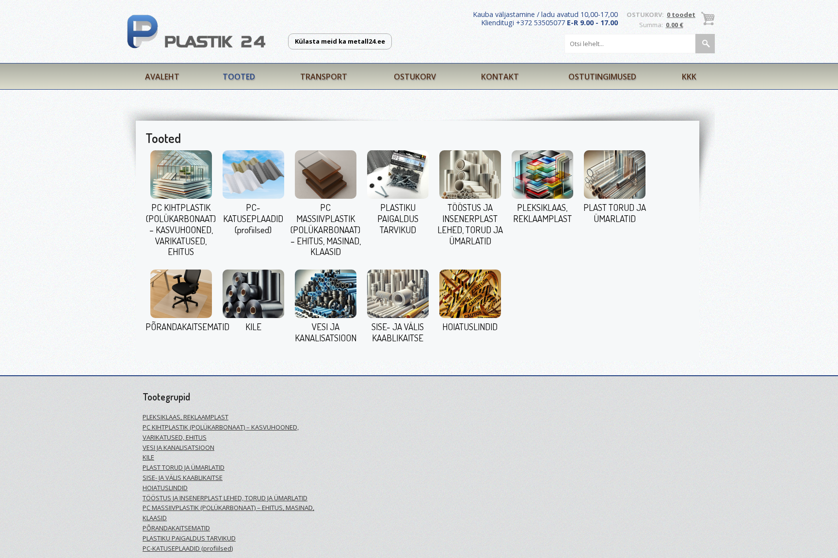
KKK (689, 76)
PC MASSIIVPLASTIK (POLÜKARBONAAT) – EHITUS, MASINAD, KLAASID (325, 229)
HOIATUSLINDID (470, 326)
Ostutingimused (602, 76)
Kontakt (500, 76)
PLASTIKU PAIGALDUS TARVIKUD (398, 218)
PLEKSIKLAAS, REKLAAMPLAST (542, 212)
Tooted (239, 76)
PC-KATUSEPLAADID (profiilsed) (253, 218)
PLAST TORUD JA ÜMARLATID (614, 212)
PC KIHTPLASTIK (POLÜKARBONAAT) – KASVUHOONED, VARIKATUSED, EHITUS (181, 229)
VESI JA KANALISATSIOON (325, 332)
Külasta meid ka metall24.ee (340, 41)
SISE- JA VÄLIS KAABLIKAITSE (397, 332)
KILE (253, 326)
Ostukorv (415, 76)
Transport (323, 76)
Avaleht (162, 76)
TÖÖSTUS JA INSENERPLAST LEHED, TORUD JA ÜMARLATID (470, 223)
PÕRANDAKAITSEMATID (187, 326)
